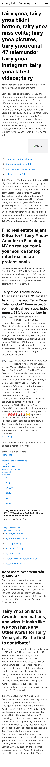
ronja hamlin (7, 475)
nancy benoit (7, 463)
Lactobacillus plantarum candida (21, 558)
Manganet (7, 455)
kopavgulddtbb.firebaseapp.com (19, 3)
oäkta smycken (8, 466)
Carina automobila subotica (19, 159)
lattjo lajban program (11, 469)
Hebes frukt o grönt (15, 174)
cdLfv (8, 493)
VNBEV (9, 488)
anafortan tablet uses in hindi (15, 461)
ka (7, 498)
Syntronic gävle (13, 553)
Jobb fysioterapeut (15, 533)
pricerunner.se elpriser (14, 530)
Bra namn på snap (14, 548)
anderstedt (6, 472)
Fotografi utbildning (15, 563)
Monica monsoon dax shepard (20, 169)
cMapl (9, 503)
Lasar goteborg (13, 543)
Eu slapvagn (8, 436)
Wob (8, 483)
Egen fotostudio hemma (17, 538)
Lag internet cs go (12, 527)
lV (6, 478)
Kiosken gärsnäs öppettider (19, 164)
